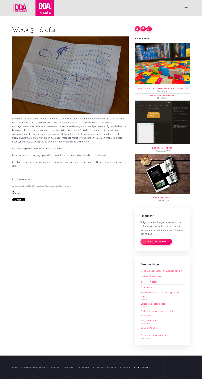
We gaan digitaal (148, 320)
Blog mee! (84, 367)
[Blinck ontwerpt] (162, 173)
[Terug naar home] (21, 8)
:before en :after (162, 148)
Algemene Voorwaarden (34, 367)
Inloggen (125, 367)
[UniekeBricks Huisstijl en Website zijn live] (162, 63)
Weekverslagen (142, 367)
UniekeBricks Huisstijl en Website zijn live (162, 88)
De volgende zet (148, 328)
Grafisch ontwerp (63, 185)
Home (185, 8)
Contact (56, 367)
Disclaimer (70, 367)
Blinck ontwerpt (162, 198)
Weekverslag (49, 185)
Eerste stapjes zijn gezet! (152, 304)
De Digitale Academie (105, 367)
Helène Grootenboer (162, 95)
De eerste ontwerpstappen (154, 335)
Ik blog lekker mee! (156, 242)
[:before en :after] (162, 122)
